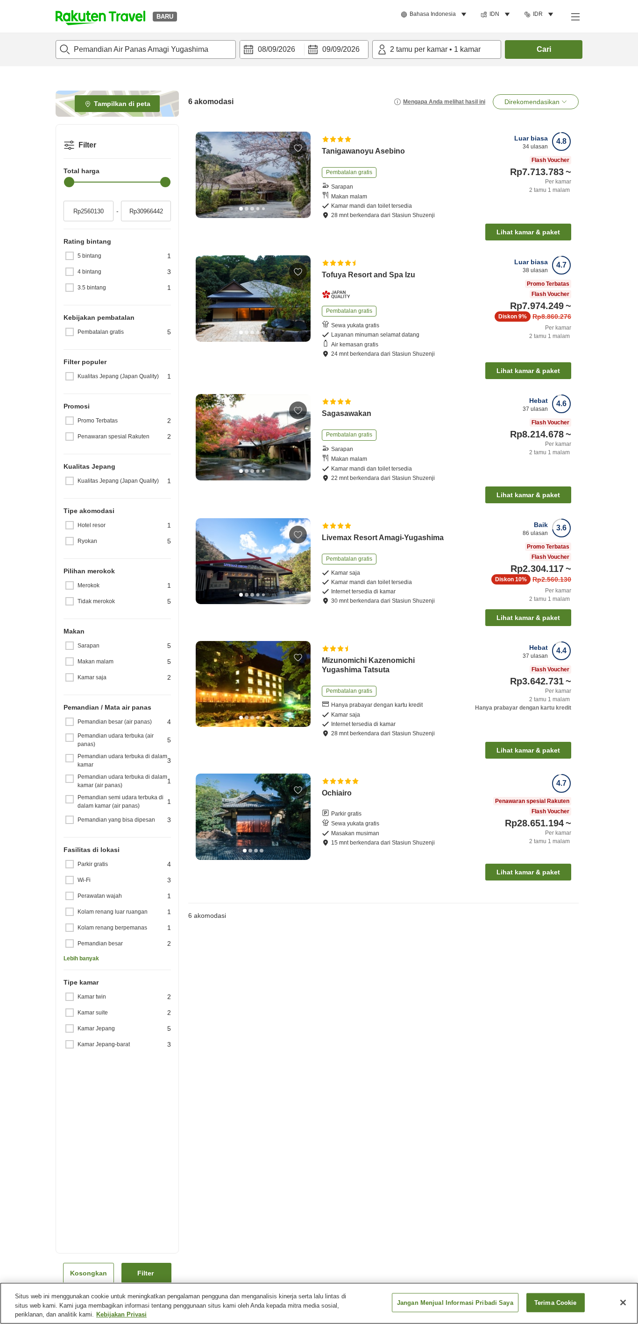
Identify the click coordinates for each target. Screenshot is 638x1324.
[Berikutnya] (300, 174)
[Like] (298, 148)
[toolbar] (304, 49)
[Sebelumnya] (206, 174)
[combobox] (146, 49)
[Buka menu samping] (574, 16)
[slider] (69, 182)
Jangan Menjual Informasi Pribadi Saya (455, 1302)
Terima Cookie (555, 1302)
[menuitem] (435, 14)
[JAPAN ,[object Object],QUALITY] (339, 294)
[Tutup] (623, 1302)
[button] (100, 16)
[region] (319, 1303)
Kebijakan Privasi (121, 1314)
